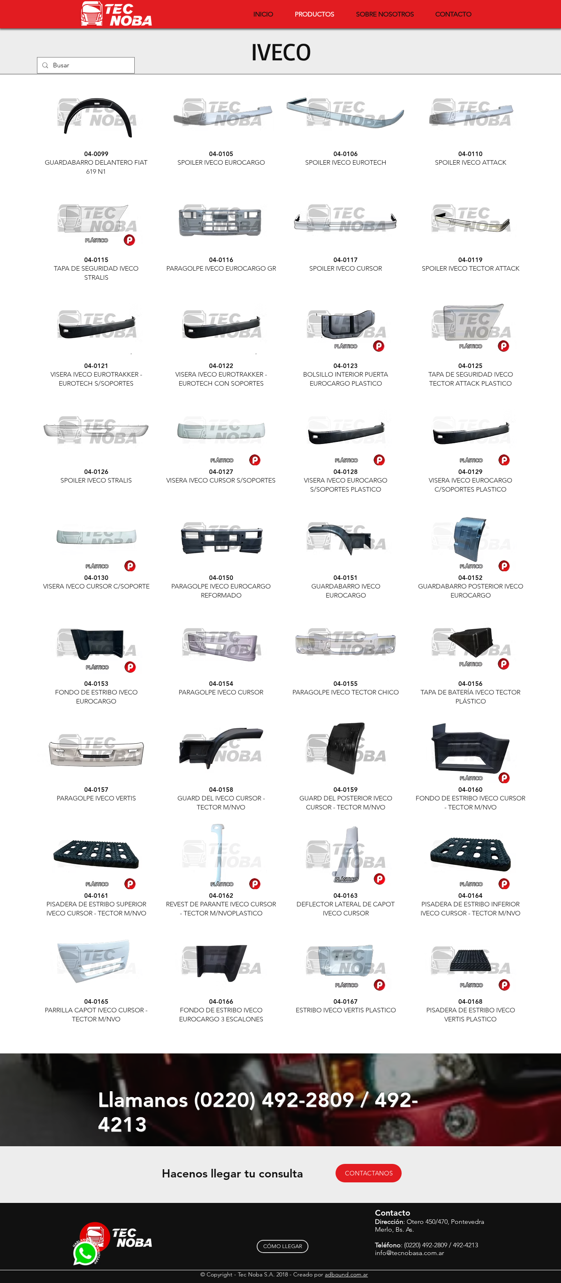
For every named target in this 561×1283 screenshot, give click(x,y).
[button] (96, 128)
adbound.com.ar (346, 1274)
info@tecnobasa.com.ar (409, 1253)
